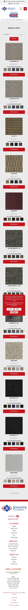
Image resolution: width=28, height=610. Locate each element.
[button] (25, 8)
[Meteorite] (17, 331)
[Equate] (12, 144)
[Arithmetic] (17, 69)
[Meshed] (16, 144)
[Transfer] (22, 219)
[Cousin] (9, 219)
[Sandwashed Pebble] (14, 238)
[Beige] (17, 406)
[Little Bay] (22, 368)
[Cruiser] (13, 368)
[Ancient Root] (5, 331)
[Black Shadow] (22, 406)
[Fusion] (14, 126)
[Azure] (13, 406)
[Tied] (20, 144)
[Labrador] (17, 368)
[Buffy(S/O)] (13, 481)
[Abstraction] (14, 51)
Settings (14, 312)
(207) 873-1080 (13, 573)
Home (3, 19)
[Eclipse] (13, 331)
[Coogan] (22, 481)
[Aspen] (9, 406)
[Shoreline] (22, 331)
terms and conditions (12, 304)
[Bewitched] (14, 462)
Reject (18, 309)
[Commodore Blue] (9, 331)
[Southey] (22, 256)
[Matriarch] (14, 201)
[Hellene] (17, 219)
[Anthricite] (14, 388)
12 (18, 493)
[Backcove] (14, 350)
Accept (10, 309)
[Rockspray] (13, 256)
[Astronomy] (22, 69)
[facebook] (17, 516)
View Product (14, 74)
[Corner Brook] (9, 368)
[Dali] (9, 256)
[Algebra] (9, 69)
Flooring (6, 19)
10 (14, 493)
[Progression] (13, 219)
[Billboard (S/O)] (9, 481)
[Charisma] (17, 481)
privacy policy (16, 302)
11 (16, 493)
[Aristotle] (13, 69)
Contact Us (11, 516)
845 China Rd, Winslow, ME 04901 (14, 1)
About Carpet (12, 19)
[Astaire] (17, 256)
